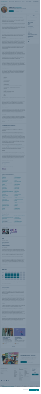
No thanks (31, 390)
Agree (37, 390)
